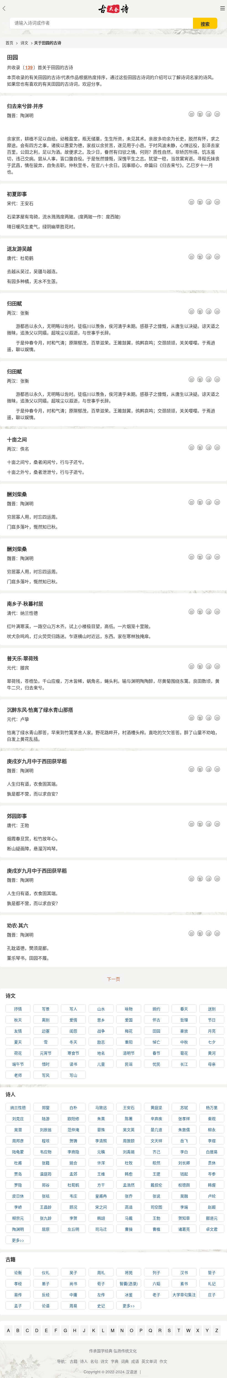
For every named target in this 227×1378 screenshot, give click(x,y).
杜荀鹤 (26, 258)
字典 (114, 1361)
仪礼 (46, 1272)
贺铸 (73, 1140)
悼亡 (156, 1042)
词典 (125, 1361)
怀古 (156, 1020)
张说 (156, 1196)
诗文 (24, 43)
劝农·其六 (17, 925)
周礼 (101, 1272)
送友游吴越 (19, 248)
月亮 (212, 1031)
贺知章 (184, 1218)
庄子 (212, 1294)
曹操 (129, 1229)
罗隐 (18, 1185)
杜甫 (18, 1162)
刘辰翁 (45, 1129)
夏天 (18, 1042)
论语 (46, 1305)
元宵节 (45, 1053)
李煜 (212, 1140)
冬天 (73, 1042)
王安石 (26, 203)
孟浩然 (129, 1185)
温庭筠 (45, 1173)
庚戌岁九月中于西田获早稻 (37, 761)
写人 (73, 1008)
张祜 (46, 1196)
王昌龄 (45, 1207)
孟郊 (73, 1173)
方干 (101, 1185)
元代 (11, 668)
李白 (184, 1151)
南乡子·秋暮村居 (25, 603)
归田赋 (14, 303)
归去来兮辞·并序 (25, 106)
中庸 (73, 1294)
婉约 (156, 1008)
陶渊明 (26, 115)
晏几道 (156, 1129)
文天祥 (156, 1140)
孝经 (18, 1283)
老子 (156, 1294)
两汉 (11, 313)
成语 (135, 1361)
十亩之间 (17, 439)
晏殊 (101, 1129)
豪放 (184, 1031)
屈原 (46, 1229)
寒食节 (73, 1053)
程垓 (46, 1140)
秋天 (18, 1020)
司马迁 (101, 1229)
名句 (94, 1361)
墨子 (46, 1283)
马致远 (101, 1107)
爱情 (73, 1020)
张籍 (46, 1162)
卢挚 (24, 719)
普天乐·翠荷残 (22, 658)
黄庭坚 (156, 1107)
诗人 (11, 1094)
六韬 (156, 1283)
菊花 (184, 1053)
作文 (163, 1361)
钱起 (184, 1173)
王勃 (24, 825)
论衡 (18, 1272)
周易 (73, 1305)
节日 (212, 1020)
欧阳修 (73, 1118)
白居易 (212, 1151)
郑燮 (46, 1107)
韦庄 (73, 1196)
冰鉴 (129, 1294)
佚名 (24, 449)
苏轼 (184, 1107)
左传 (101, 1294)
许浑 (101, 1162)
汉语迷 (131, 1371)
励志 (101, 1042)
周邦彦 (18, 1140)
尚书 (73, 1283)
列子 (156, 1272)
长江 (184, 1064)
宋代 (11, 203)
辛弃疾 (156, 1118)
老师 (18, 1075)
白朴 (73, 1107)
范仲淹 (73, 1129)
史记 (101, 1305)
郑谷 (46, 1185)
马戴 (129, 1218)
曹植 (156, 1229)
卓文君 (212, 1229)
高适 (129, 1207)
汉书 (184, 1272)
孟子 (18, 1305)
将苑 (129, 1272)
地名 (101, 1053)
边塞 (46, 1031)
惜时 (46, 1064)
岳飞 (184, 1140)
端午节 (18, 1064)
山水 (101, 1008)
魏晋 (11, 115)
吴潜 (18, 1129)
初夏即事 (17, 194)
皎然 (156, 1162)
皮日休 (18, 1196)
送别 (212, 1008)
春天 (184, 1008)
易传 (18, 1294)
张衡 (24, 313)
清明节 (129, 1053)
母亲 (212, 1064)
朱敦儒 (184, 1129)
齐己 (156, 1151)
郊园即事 (17, 816)
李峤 (18, 1207)
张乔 (129, 1196)
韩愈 (129, 1173)
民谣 (129, 1064)
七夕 (212, 1042)
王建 (156, 1173)
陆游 (46, 1118)
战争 (101, 1031)
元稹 (101, 1151)
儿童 (101, 1064)
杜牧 (129, 1162)
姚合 (73, 1162)
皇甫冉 (101, 1196)
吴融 (184, 1196)
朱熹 (101, 1118)
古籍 (11, 1259)
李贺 (73, 1218)
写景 (46, 1008)
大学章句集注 (184, 1294)
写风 (46, 1075)
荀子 (101, 1283)
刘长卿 (184, 1162)
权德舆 (184, 1185)
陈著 (129, 1118)
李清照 (101, 1140)
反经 (46, 1294)
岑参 (212, 1173)
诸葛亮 (184, 1229)
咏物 (129, 1008)
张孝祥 (184, 1118)
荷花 (18, 1053)
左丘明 (73, 1229)
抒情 (18, 1008)
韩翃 (101, 1218)
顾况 (73, 1207)
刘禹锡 (129, 1151)
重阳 (129, 1042)
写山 (73, 1075)
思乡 (101, 1020)
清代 (11, 613)
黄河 (212, 1053)
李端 (184, 1207)
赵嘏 (212, 1207)
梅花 (129, 1031)
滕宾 (24, 668)
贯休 (212, 1162)
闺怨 (73, 1031)
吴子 (73, 1272)
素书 (184, 1283)
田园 (156, 1031)
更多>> (18, 1240)
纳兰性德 (29, 613)
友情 (18, 1031)
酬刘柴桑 (17, 494)
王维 (101, 1173)
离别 (46, 1020)
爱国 (129, 1020)
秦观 (212, 1118)
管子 (212, 1272)
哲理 (184, 1020)
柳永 (212, 1129)
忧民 (156, 1064)
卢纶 (212, 1196)
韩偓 (212, 1185)
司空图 (156, 1207)
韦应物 (45, 1151)
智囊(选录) (129, 1283)
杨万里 (212, 1107)
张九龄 (45, 1218)
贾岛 (18, 1173)
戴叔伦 (156, 1185)
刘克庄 (18, 1118)
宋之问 (101, 1207)
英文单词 (149, 1361)
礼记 (212, 1283)
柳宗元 (18, 1218)
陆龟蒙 (18, 1151)
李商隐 (73, 1151)
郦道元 (212, 1218)
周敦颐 (129, 1140)
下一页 (113, 979)
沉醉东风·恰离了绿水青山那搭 (40, 709)
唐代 (11, 258)
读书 (73, 1064)
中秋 (184, 1042)
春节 (156, 1053)
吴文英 (129, 1129)
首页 (9, 43)
